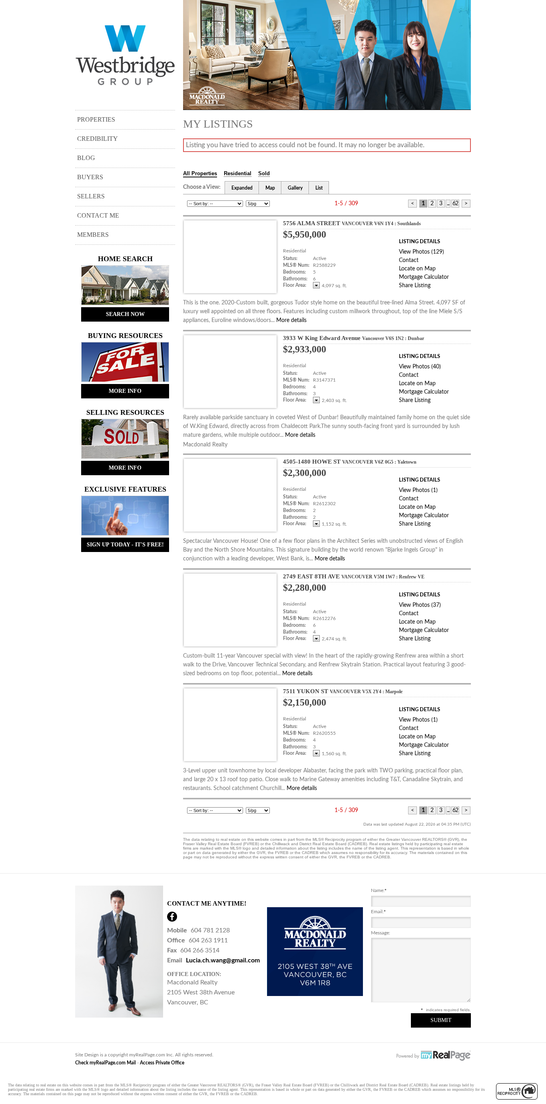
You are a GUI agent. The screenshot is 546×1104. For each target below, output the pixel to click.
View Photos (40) (420, 367)
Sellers (91, 196)
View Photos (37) (420, 605)
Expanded (242, 188)
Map (270, 188)
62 (455, 203)
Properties (96, 119)
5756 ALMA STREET (352, 223)
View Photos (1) (418, 490)
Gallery (295, 188)
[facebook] (172, 917)
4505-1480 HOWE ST (349, 461)
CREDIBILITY (97, 138)
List (319, 188)
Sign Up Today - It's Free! (125, 545)
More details (291, 320)
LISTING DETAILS (419, 241)
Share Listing (414, 285)
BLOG (86, 157)
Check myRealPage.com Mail (105, 1062)
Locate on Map (417, 269)
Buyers (90, 177)
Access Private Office (162, 1062)
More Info (125, 391)
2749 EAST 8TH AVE (353, 576)
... (448, 203)
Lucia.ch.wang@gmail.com (223, 960)
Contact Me (98, 215)
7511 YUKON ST (343, 691)
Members (93, 234)
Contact (408, 260)
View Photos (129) (421, 252)
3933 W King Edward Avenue (353, 338)
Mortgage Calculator (424, 277)
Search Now (125, 314)
